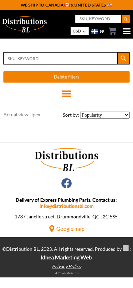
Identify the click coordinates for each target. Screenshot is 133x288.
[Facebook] (66, 183)
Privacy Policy (66, 266)
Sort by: (71, 115)
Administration (66, 273)
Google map (70, 228)
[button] (66, 93)
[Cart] (110, 30)
